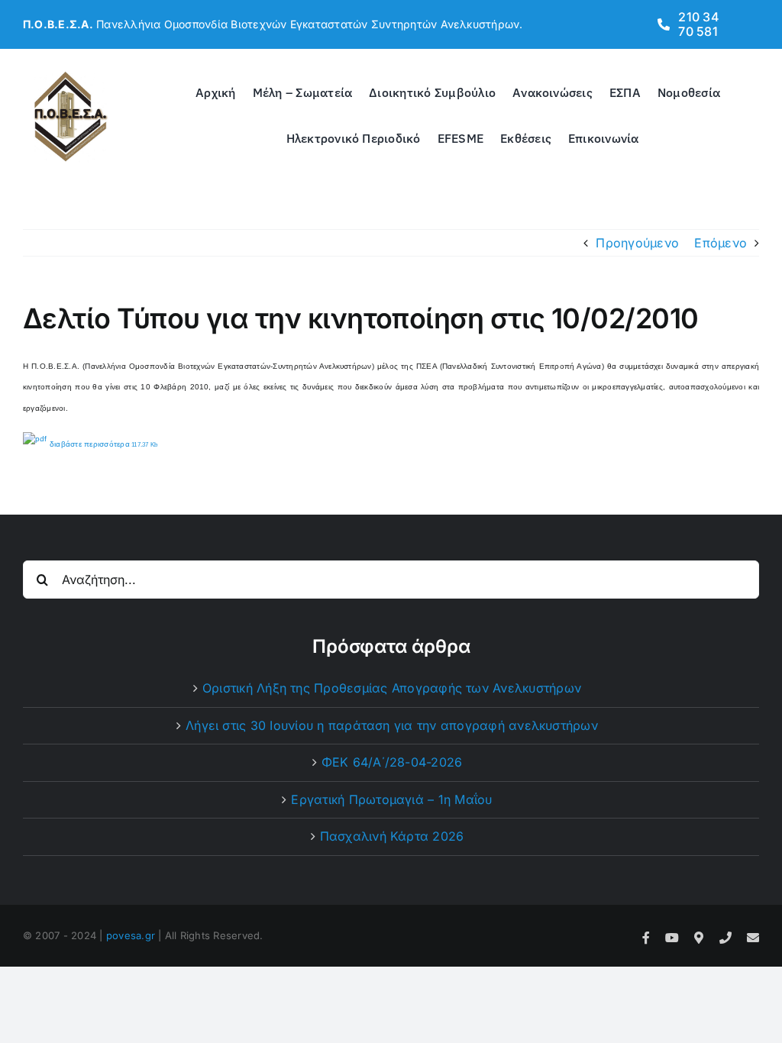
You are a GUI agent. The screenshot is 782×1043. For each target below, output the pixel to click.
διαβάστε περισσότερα (102, 444)
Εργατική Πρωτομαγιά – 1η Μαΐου (391, 799)
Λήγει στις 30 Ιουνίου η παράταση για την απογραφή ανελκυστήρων (392, 725)
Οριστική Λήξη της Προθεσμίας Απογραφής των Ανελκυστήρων (391, 688)
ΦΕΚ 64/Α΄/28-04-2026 (392, 762)
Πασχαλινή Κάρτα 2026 (392, 836)
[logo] (70, 74)
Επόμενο (720, 242)
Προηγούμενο (637, 242)
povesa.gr (130, 935)
